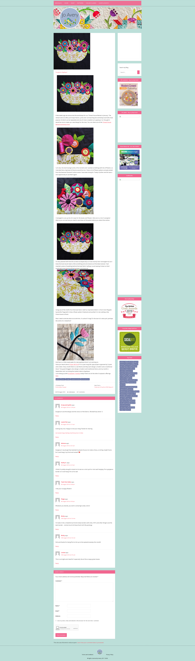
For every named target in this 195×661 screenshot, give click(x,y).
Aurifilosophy (104, 3)
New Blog (58, 3)
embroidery (133, 373)
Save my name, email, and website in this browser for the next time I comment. (78, 620)
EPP (122, 375)
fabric (127, 375)
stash (132, 400)
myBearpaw (72, 392)
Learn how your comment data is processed (90, 642)
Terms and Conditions (87, 654)
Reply (57, 416)
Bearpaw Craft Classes (126, 364)
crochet (122, 371)
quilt (122, 396)
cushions (129, 371)
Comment (58, 581)
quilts (122, 398)
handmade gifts (132, 380)
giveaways (123, 380)
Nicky (63, 516)
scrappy (68, 379)
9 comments (81, 392)
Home (66, 3)
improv (122, 384)
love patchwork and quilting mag (128, 387)
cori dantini (131, 368)
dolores (63, 443)
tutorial (131, 407)
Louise (63, 552)
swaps (132, 403)
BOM (122, 366)
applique (58, 379)
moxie (130, 389)
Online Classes (91, 3)
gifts (130, 377)
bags (136, 362)
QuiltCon (128, 396)
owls (137, 391)
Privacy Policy (109, 654)
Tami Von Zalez (66, 482)
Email (57, 611)
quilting (134, 396)
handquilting (124, 382)
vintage (122, 409)
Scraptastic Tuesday (74, 373)
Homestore (132, 382)
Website (57, 616)
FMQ (132, 375)
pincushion (131, 393)
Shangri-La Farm (124, 400)
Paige (63, 499)
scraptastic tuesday (75, 379)
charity (134, 366)
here (57, 376)
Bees (136, 364)
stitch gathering (124, 403)
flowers (63, 379)
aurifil (130, 362)
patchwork (123, 393)
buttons (128, 366)
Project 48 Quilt (74, 364)
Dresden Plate (124, 373)
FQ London (123, 377)
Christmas (123, 368)
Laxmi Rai (64, 422)
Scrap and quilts (66, 405)
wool (128, 409)
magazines (123, 389)
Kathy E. (63, 463)
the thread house (85, 379)
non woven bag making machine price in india (69, 433)
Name (57, 606)
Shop (72, 3)
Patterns (80, 3)
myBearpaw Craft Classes (127, 391)
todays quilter (124, 407)
